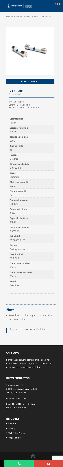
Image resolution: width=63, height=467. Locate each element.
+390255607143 (18, 398)
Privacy (11, 428)
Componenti (27, 16)
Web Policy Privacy (16, 432)
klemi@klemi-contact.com (24, 404)
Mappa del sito (14, 437)
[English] (56, 3)
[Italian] (59, 3)
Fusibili (38, 16)
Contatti (12, 423)
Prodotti (17, 16)
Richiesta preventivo (30, 81)
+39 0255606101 (18, 392)
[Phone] (19, 463)
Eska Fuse (15, 285)
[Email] (48, 463)
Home (9, 16)
